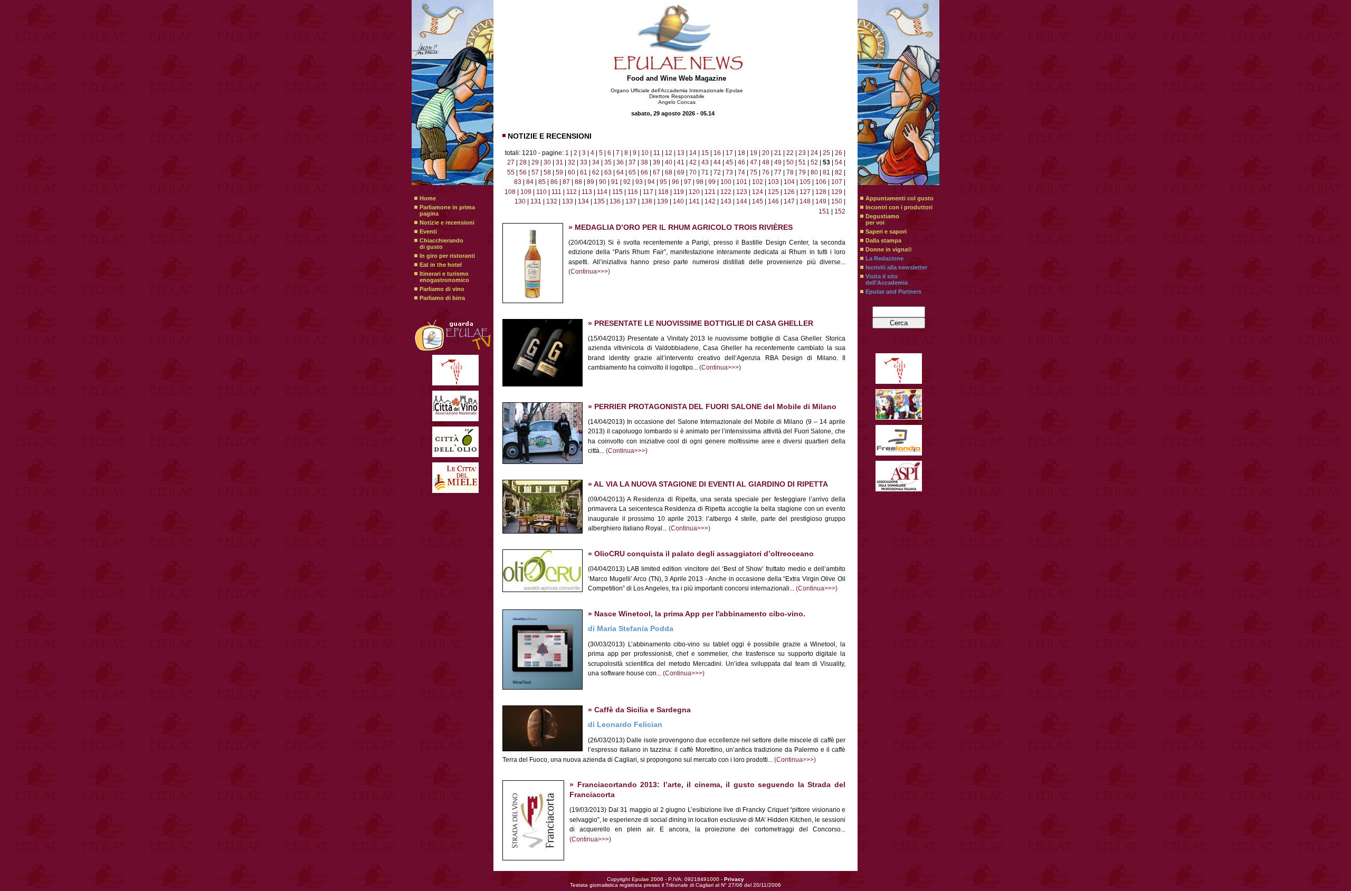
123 (741, 192)
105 (805, 182)
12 (668, 153)
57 (535, 172)
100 (725, 182)
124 (757, 192)
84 (530, 182)
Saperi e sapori (886, 231)
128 (820, 192)
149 (820, 201)
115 (617, 192)
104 (789, 182)
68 (668, 172)
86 (554, 182)
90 (602, 182)
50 (790, 162)
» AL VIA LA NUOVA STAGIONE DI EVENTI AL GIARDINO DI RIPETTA (708, 484)
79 (802, 172)
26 (838, 153)
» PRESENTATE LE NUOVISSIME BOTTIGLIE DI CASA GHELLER (700, 323)
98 (699, 182)
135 (599, 201)
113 (587, 192)
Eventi (428, 231)
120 (694, 192)
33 (583, 162)
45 (729, 162)
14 (693, 153)
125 (773, 192)
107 (836, 182)
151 (824, 211)
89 (590, 182)
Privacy (734, 879)
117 (648, 192)
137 (630, 201)
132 (551, 201)
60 (571, 172)
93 (639, 182)
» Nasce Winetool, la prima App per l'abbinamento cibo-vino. (696, 614)
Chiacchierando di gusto (441, 243)
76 (765, 172)
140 (678, 201)
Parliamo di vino (442, 289)
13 (680, 153)
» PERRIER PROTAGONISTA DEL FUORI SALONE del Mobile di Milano (712, 407)
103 (773, 182)
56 (523, 172)
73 (729, 172)
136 (615, 201)
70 (693, 172)
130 (520, 201)
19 (753, 153)
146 (773, 201)
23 (802, 153)
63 (608, 172)
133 (567, 201)
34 (596, 162)
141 (694, 201)
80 (814, 172)
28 (523, 162)
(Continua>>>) (589, 271)
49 (778, 162)
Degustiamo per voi (882, 219)
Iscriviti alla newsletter (896, 267)
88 (578, 182)
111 (556, 192)
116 (632, 192)
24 (814, 153)
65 (632, 172)
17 (729, 153)
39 (656, 162)
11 (656, 153)
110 (541, 192)
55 (511, 172)
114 (602, 192)
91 (615, 182)
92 (627, 182)
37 (632, 162)
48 (765, 162)
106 (820, 182)
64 (620, 172)
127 (805, 192)
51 (802, 162)
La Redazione (884, 258)
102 (757, 182)
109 (525, 192)
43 (705, 162)
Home (428, 198)
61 (583, 172)
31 (559, 162)
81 (826, 172)
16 (717, 153)
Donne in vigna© (888, 249)
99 (712, 182)
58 (547, 172)
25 (826, 153)
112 (571, 192)
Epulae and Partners (893, 291)
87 (566, 182)
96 (675, 182)
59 (559, 172)
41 (680, 162)
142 (710, 201)
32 (571, 162)
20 (765, 153)
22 (790, 153)
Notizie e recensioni (447, 222)
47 (753, 162)
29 (535, 162)
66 (644, 172)
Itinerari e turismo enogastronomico (444, 276)
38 (644, 162)
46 (741, 162)
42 (693, 162)
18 (741, 153)
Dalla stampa (883, 240)
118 (663, 192)
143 (725, 201)
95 (663, 182)
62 (596, 172)
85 (542, 182)
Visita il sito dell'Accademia (886, 279)
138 (646, 201)
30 (547, 162)
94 (651, 182)
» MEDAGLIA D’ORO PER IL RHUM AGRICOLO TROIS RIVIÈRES (680, 227)
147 (789, 201)
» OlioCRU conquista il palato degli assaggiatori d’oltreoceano (701, 554)
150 (836, 201)
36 (620, 162)
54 (838, 162)
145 (757, 201)
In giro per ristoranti (447, 256)
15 (705, 153)
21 (778, 153)
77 (778, 172)
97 (687, 182)
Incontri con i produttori (899, 207)
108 (510, 192)
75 (753, 172)
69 (680, 172)
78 (790, 172)
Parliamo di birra (442, 298)
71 (705, 172)
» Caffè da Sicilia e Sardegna (639, 710)
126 (789, 192)
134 (583, 201)
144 (741, 201)
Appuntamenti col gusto (899, 198)
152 (839, 211)
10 (645, 153)
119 (678, 192)
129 (836, 192)
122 (725, 192)
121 (710, 192)
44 (717, 162)
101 (741, 182)
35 (608, 162)
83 (517, 182)
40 (668, 162)
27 (511, 162)
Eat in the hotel (441, 265)
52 (814, 162)
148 (805, 201)
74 (741, 172)
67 (656, 172)
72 (717, 172)
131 (535, 201)
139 (662, 201)
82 (838, 172)
